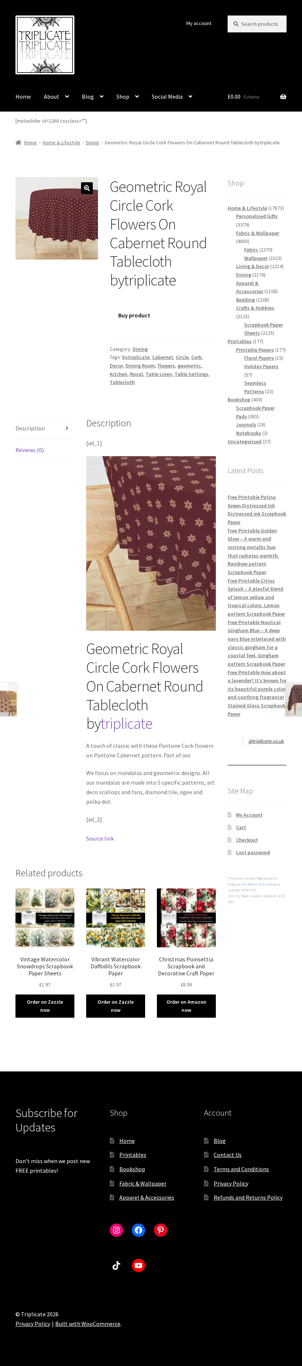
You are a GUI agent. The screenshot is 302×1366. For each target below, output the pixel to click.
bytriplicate (136, 357)
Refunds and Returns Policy (248, 1197)
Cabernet (162, 357)
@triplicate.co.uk (266, 741)
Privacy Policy (231, 1183)
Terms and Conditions (241, 1169)
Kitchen (118, 374)
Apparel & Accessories (146, 1197)
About (51, 96)
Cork (196, 357)
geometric (189, 365)
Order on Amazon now (186, 1006)
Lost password (253, 852)
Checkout (247, 840)
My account (198, 23)
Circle (182, 357)
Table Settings (191, 374)
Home (23, 96)
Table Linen (158, 374)
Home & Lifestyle (61, 142)
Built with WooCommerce (87, 1323)
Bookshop (132, 1169)
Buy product (134, 315)
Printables (132, 1154)
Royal (136, 374)
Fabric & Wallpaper (142, 1183)
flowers (166, 365)
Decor (116, 365)
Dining (92, 142)
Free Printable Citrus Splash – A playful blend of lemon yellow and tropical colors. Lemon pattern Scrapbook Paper (256, 597)
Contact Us (228, 1154)
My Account (249, 814)
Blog (88, 96)
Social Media (167, 96)
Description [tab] (30, 428)
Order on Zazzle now (45, 1006)
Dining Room (140, 365)
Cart (241, 827)
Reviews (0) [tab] (29, 450)
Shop (122, 96)
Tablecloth (122, 382)
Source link (100, 838)
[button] (87, 188)
